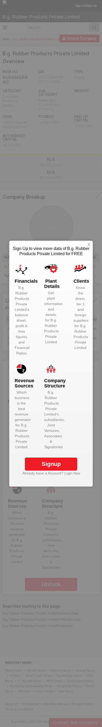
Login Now (72, 473)
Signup (51, 464)
